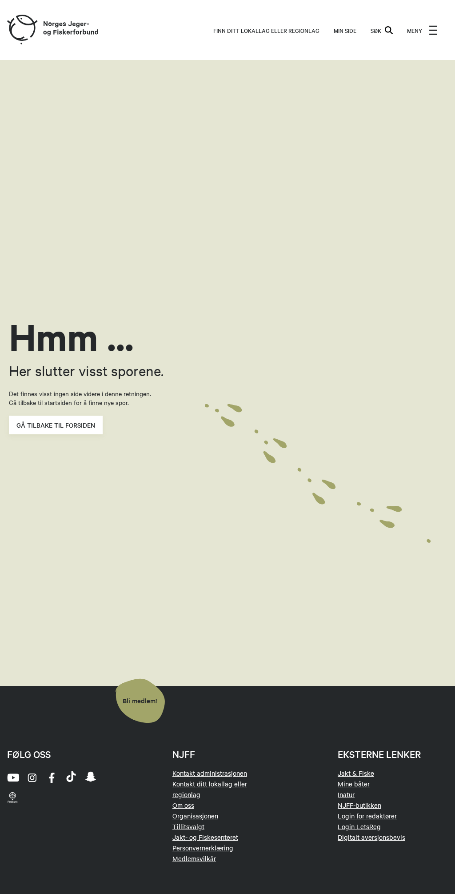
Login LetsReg (359, 826)
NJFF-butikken (359, 805)
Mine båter (354, 783)
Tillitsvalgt (188, 826)
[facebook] (51, 777)
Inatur (346, 794)
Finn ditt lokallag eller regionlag (266, 30)
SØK (376, 30)
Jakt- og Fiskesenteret (205, 837)
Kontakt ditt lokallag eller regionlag (209, 789)
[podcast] (12, 797)
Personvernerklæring (202, 847)
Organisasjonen (195, 815)
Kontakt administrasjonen (209, 773)
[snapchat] (90, 777)
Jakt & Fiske (356, 773)
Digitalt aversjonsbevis (371, 837)
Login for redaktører (367, 815)
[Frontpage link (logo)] (22, 30)
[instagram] (32, 777)
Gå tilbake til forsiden (55, 425)
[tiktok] (71, 777)
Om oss (183, 805)
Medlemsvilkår (194, 858)
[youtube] (12, 777)
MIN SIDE (345, 30)
